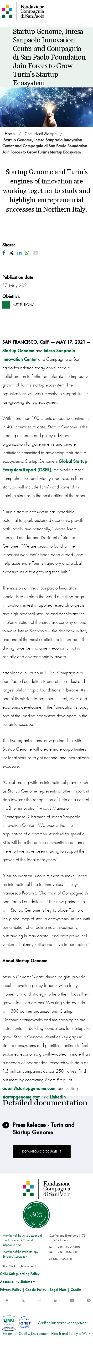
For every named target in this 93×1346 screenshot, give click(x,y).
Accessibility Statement (17, 1281)
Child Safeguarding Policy (20, 1273)
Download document (41, 1151)
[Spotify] (89, 1300)
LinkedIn (58, 1097)
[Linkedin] (55, 1300)
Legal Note (58, 1289)
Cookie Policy (35, 1289)
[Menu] (86, 12)
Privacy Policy (10, 1289)
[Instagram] (39, 1300)
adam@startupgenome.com (28, 1088)
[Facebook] (7, 1300)
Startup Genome (18, 350)
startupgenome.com (21, 1097)
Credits (76, 1289)
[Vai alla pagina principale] (23, 11)
